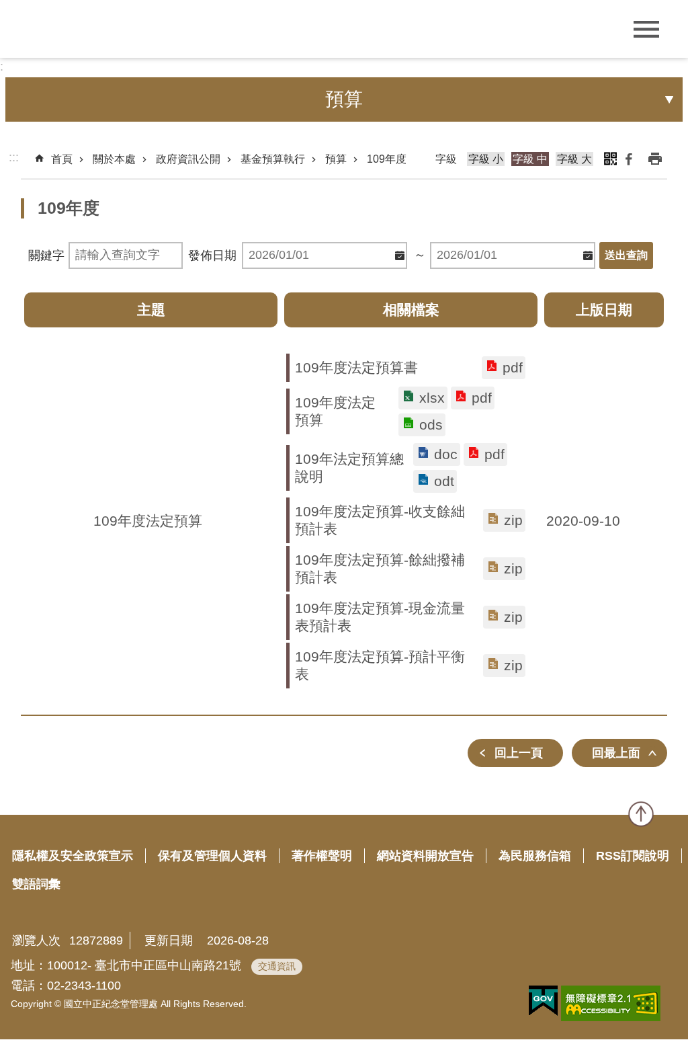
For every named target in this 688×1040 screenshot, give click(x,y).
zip (513, 520)
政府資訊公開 (188, 159)
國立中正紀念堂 (107, 28)
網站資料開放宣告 (425, 856)
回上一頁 (518, 753)
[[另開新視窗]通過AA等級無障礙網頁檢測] (610, 1003)
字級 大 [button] (574, 159)
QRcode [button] (610, 158)
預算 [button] (344, 99)
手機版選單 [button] (646, 29)
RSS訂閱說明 (632, 856)
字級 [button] (446, 159)
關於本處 (114, 159)
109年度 (386, 159)
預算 (336, 159)
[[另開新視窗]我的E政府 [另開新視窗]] (543, 1001)
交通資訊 (277, 966)
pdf (513, 367)
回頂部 (641, 814)
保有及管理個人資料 (212, 856)
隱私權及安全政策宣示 (72, 856)
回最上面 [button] (616, 753)
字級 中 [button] (530, 159)
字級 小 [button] (485, 159)
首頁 (62, 159)
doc (446, 454)
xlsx (432, 397)
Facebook (629, 159)
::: (14, 157)
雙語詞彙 (36, 884)
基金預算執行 (273, 159)
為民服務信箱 (535, 856)
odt (444, 481)
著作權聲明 (322, 856)
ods (431, 424)
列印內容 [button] (655, 159)
